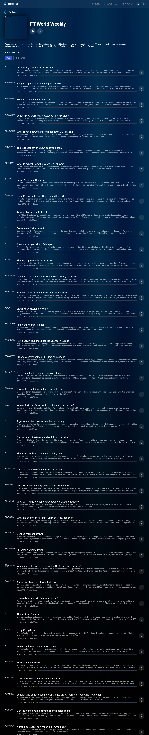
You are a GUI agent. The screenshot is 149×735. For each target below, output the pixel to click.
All (8, 58)
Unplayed (20, 58)
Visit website (13, 52)
